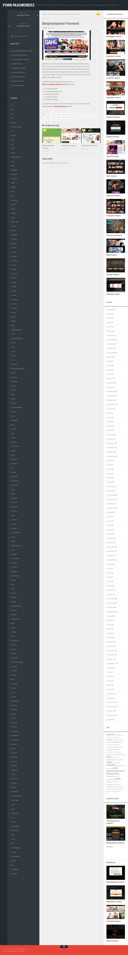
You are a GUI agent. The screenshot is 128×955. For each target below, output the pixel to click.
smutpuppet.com (110, 786)
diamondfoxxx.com (116, 749)
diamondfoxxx (109, 749)
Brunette (14, 252)
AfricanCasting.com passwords (115, 843)
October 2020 (112, 607)
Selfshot (14, 722)
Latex (13, 537)
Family (44, 14)
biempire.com (118, 737)
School (14, 718)
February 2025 (112, 383)
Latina (13, 541)
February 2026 (112, 335)
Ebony (13, 343)
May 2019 (110, 681)
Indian (13, 494)
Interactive (15, 502)
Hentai (14, 472)
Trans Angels (15, 826)
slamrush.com (117, 784)
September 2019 (113, 663)
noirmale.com (109, 768)
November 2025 (112, 344)
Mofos (14, 593)
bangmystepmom (60, 106)
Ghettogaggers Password (113, 36)
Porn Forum (15, 658)
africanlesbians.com (110, 737)
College (14, 286)
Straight (14, 783)
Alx (23, 951)
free (95, 117)
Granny (14, 442)
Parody (14, 632)
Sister (13, 748)
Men (13, 584)
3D (12, 105)
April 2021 (111, 581)
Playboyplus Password (113, 294)
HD (57, 14)
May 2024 (110, 422)
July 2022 (110, 517)
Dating (13, 321)
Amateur (14, 135)
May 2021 (110, 577)
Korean (14, 524)
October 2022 (112, 504)
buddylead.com (117, 742)
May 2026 (110, 322)
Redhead (14, 705)
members (49, 119)
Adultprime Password (112, 137)
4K (12, 109)
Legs (13, 550)
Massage (14, 571)
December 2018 (112, 702)
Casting (14, 269)
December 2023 (112, 443)
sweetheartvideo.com (119, 789)
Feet (13, 394)
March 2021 (111, 586)
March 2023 (111, 482)
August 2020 (111, 616)
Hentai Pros (15, 476)
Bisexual (14, 213)
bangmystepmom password (59, 117)
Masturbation (15, 576)
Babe (13, 166)
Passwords (67, 14)
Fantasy (14, 390)
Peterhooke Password (18, 77)
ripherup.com (116, 782)
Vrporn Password (111, 176)
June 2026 (111, 318)
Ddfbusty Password (112, 941)
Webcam (14, 874)
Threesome (15, 813)
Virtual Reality (15, 856)
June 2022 (111, 521)
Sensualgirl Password (112, 274)
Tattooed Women (17, 796)
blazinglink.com (110, 740)
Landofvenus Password (113, 196)
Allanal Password (111, 255)
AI (12, 131)
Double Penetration (17, 338)
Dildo (13, 334)
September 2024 (113, 404)
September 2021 (113, 560)
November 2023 (112, 448)
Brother (14, 248)
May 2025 (110, 370)
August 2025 (111, 357)
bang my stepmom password (69, 114)
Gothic (14, 438)
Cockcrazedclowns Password (20, 59)
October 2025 (112, 348)
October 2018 (112, 711)
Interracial (15, 507)
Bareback (14, 179)
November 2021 (112, 551)
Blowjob (14, 230)
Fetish (13, 399)
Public (13, 688)
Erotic (13, 351)
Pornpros (14, 671)
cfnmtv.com (116, 744)
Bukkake (14, 256)
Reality (14, 697)
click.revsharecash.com (111, 747)
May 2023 (110, 473)
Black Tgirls (15, 222)
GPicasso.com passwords (114, 235)
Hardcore (51, 14)
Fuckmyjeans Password (113, 216)
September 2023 (113, 456)
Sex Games (15, 731)
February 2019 (112, 694)
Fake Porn (15, 381)
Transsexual (15, 830)
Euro (13, 360)
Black (13, 217)
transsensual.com (117, 791)
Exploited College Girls (18, 368)
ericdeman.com (118, 752)
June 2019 (111, 676)
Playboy (14, 653)
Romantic (14, 710)
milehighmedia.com (121, 765)
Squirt (13, 774)
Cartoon (14, 265)
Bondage (14, 235)
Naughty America (17, 606)
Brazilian (14, 239)
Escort (14, 356)
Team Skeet (15, 800)
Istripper (14, 511)
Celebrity (14, 274)
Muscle (14, 602)
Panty (13, 628)
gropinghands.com (115, 757)
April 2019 (111, 685)
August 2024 (111, 409)
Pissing (14, 649)
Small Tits (14, 753)
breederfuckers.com (120, 739)
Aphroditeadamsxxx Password (115, 882)
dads (79, 66)
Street (14, 787)
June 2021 (111, 573)
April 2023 (111, 478)
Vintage (14, 852)
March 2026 (111, 331)
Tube (13, 835)
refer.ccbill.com (110, 782)
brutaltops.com (109, 742)
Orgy (13, 623)
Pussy (13, 692)
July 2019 (110, 672)
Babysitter (15, 170)
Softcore (14, 761)
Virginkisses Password (113, 117)
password (64, 119)
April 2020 (111, 633)
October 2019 (112, 659)
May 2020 (110, 629)
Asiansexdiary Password (113, 97)
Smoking (14, 757)
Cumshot (14, 308)
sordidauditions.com (119, 786)
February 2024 (112, 435)
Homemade (15, 485)
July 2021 (110, 568)
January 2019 (111, 698)
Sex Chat (14, 727)
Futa (13, 416)
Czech (14, 312)
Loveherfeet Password (113, 78)
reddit (76, 119)
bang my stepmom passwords (84, 114)
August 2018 (111, 719)
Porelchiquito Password (113, 921)
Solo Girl (14, 766)
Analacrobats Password (69, 145)
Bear (13, 191)
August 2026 (111, 309)
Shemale (14, 744)
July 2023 (110, 465)
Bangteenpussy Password (114, 902)
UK (13, 843)
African (14, 122)
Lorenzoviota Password (18, 72)
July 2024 (110, 413)
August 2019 (111, 668)
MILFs (44, 66)
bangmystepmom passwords (74, 117)
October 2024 (112, 400)
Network (14, 610)
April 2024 (111, 426)
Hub (13, 489)
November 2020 (112, 603)
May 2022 (110, 525)
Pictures (14, 645)
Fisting (14, 403)
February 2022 (112, 538)
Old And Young (16, 619)
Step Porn (76, 14)
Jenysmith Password (112, 156)
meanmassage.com (116, 762)
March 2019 (111, 689)
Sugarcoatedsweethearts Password (22, 51)
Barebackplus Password (113, 56)
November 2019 (112, 655)
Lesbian (14, 554)
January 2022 (111, 542)
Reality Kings (15, 701)
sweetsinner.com (109, 791)
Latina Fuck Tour (16, 545)
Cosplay (14, 295)
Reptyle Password (17, 64)
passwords (67, 82)
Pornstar (14, 675)
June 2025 (111, 365)
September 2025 (113, 353)
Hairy (13, 455)
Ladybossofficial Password (19, 55)
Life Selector (15, 558)
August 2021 (111, 564)
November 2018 (112, 707)
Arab (13, 148)
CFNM (13, 278)
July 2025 (110, 361)
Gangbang (15, 420)
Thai (13, 809)
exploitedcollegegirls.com (111, 754)
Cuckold (14, 304)
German (14, 429)
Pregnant (14, 684)
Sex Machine (15, 735)
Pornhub (14, 666)
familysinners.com (121, 754)
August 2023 (111, 460)
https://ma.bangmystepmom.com (53, 84)
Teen (13, 804)
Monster (14, 597)
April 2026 (111, 327)
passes (58, 119)
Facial (13, 373)
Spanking (14, 770)
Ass (13, 161)
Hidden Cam (15, 481)
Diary (13, 325)
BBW (13, 183)
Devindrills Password (18, 81)
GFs (13, 433)
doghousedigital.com (110, 752)
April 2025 (111, 374)
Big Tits (14, 204)
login (45, 28)
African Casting (16, 127)
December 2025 (112, 340)
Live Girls (14, 567)
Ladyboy (14, 528)
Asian (13, 153)
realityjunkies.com (110, 779)
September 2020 (113, 612)
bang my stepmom (56, 114)
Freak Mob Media (17, 407)
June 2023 (111, 469)
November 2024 (112, 396)
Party (13, 636)
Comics (14, 291)
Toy (13, 817)
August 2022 (111, 512)
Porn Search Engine (17, 662)
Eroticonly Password (17, 85)
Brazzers (14, 243)
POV (13, 679)
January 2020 (111, 646)
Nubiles (14, 615)
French (14, 412)
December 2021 (112, 547)
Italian (13, 515)
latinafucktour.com (119, 759)
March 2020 (111, 637)
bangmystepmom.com (87, 117)
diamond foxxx (120, 747)
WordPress (13, 951)
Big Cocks (15, 200)
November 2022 (112, 499)
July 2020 (110, 620)
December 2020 (112, 599)
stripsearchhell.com (110, 789)
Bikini (13, 209)
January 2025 (111, 387)
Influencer (15, 498)
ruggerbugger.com (110, 784)
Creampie (15, 299)
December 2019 (112, 650)
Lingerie (14, 563)
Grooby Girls (15, 446)
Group (13, 451)
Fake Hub (14, 377)
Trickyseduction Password (89, 145)
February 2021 (112, 590)
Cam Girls (14, 261)
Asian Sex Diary (16, 157)
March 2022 (111, 534)
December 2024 (112, 391)
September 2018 (113, 715)
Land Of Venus (16, 533)
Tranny (14, 822)
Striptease (15, 792)
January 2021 (111, 594)
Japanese (15, 520)
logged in (53, 163)
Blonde (14, 226)
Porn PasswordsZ (18, 5)
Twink (13, 839)
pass (54, 119)
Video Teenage (16, 848)
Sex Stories (15, 740)
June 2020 (111, 624)
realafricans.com (116, 776)
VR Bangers (15, 869)
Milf (60, 14)
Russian (14, 714)
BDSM (13, 187)
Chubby (14, 282)
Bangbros (14, 174)
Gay (13, 425)
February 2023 (112, 486)
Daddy (13, 317)
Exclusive (14, 364)
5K (12, 114)
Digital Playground (17, 330)
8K (12, 118)
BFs (13, 196)
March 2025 (111, 378)
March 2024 (111, 430)
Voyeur (14, 861)
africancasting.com (119, 735)
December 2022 (112, 495)
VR (12, 865)
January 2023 (111, 491)
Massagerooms (110, 862)
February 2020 (112, 642)
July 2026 (110, 314)
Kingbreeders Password (19, 68)
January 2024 (111, 439)
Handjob (14, 459)
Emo (13, 347)
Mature (14, 580)
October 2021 (112, 555)
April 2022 (111, 530)
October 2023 (112, 452)
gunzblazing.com (110, 759)
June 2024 (111, 417)
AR (13, 144)
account (48, 114)
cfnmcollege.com (110, 744)
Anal (13, 140)
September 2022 (113, 508)
